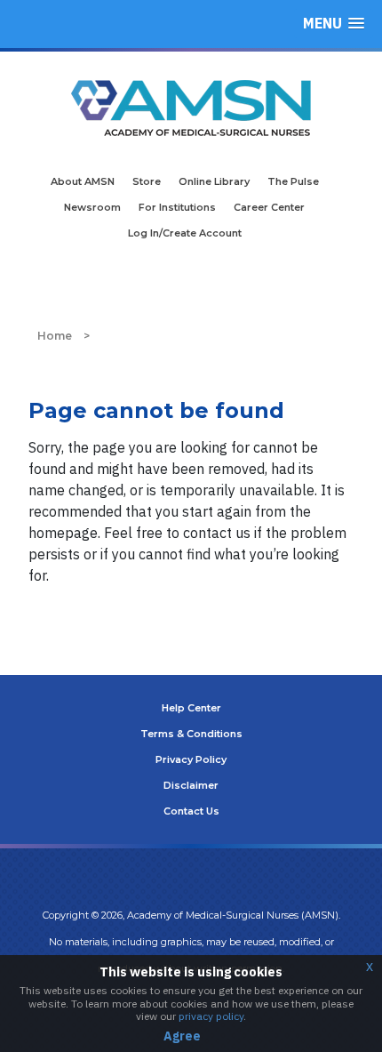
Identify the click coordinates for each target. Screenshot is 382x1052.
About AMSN (83, 181)
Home (54, 335)
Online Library (214, 181)
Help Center (191, 708)
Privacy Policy (191, 759)
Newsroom (92, 207)
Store (146, 181)
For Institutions (177, 207)
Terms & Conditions (191, 733)
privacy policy (211, 1016)
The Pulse (293, 181)
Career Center (269, 207)
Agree (182, 1036)
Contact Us (191, 811)
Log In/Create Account (185, 233)
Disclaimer (191, 785)
